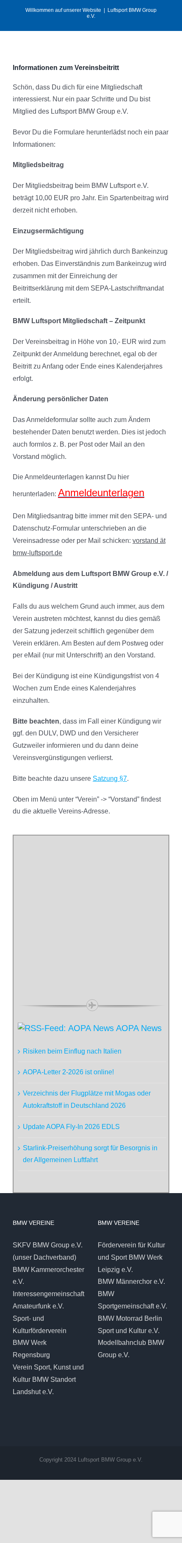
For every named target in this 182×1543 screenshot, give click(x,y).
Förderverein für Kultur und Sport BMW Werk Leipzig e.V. (131, 1257)
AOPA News (139, 1028)
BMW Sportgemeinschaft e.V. (132, 1300)
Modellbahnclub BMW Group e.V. (131, 1349)
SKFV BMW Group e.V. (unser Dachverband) (48, 1251)
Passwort (34, 888)
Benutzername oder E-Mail (60, 849)
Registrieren (130, 950)
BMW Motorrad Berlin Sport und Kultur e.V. (130, 1324)
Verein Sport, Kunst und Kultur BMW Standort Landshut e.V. (48, 1379)
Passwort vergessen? (92, 975)
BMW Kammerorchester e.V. (48, 1276)
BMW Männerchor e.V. (131, 1281)
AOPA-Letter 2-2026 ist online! (68, 1072)
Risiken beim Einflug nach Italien (72, 1051)
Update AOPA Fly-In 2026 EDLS (71, 1126)
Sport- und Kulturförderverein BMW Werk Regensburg (39, 1337)
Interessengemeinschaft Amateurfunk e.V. (48, 1300)
